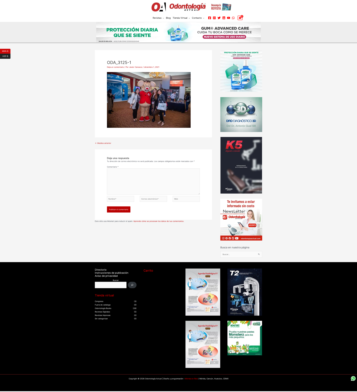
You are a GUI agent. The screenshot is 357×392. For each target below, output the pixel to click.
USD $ (6, 55)
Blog (168, 17)
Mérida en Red (191, 379)
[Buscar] (132, 285)
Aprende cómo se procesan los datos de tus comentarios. (158, 221)
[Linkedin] (223, 17)
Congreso (99, 301)
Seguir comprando (154, 289)
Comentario (113, 167)
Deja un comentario (115, 67)
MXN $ (6, 50)
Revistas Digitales (102, 312)
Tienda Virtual (180, 17)
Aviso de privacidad (106, 275)
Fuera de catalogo (103, 305)
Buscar (116, 280)
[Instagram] (214, 17)
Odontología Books (103, 308)
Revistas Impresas (102, 315)
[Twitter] (219, 17)
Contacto (197, 17)
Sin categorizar (101, 318)
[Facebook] (209, 17)
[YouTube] (228, 17)
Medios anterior (103, 143)
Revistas (157, 17)
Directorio (101, 269)
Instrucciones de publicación (111, 272)
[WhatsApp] (233, 17)
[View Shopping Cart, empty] (240, 18)
